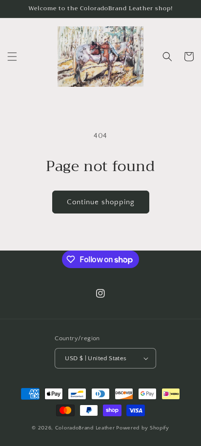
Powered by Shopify (142, 428)
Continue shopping (101, 202)
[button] (12, 56)
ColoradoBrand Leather (85, 428)
